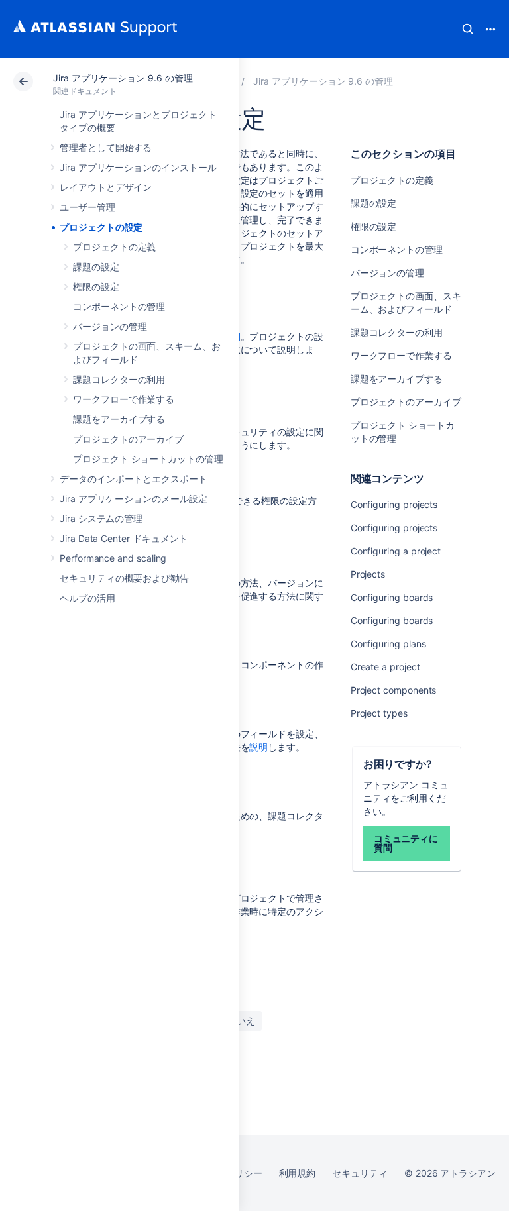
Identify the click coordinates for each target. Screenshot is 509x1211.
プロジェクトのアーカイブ (128, 439)
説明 (258, 747)
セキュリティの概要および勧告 (124, 578)
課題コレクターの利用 (119, 379)
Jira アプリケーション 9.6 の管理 (123, 77)
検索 (468, 29)
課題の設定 (96, 266)
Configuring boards (392, 597)
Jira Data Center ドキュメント (124, 538)
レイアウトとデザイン (106, 187)
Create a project (385, 666)
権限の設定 (96, 286)
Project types (379, 713)
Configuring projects (394, 504)
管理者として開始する (106, 147)
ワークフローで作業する (123, 399)
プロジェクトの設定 (101, 227)
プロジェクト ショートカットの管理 (148, 458)
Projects (368, 574)
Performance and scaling (113, 558)
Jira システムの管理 (101, 518)
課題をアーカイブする (119, 419)
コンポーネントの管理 (119, 306)
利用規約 (297, 1173)
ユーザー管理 (87, 207)
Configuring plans (388, 643)
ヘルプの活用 (87, 598)
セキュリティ (360, 1173)
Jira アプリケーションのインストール (138, 167)
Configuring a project (396, 550)
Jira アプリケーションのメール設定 (133, 498)
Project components (394, 690)
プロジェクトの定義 (114, 246)
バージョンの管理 (109, 326)
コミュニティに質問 (406, 843)
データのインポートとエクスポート (133, 478)
